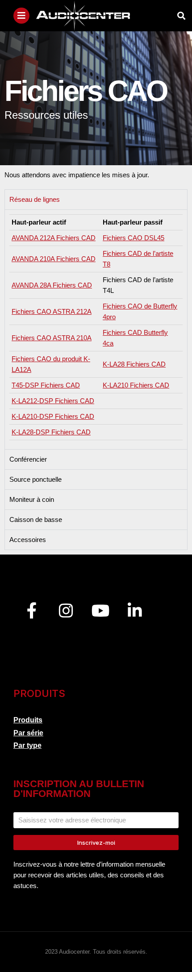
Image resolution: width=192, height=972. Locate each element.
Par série (28, 733)
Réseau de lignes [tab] (34, 199)
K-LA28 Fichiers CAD (134, 364)
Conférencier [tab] (28, 459)
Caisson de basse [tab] (35, 519)
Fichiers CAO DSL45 (133, 238)
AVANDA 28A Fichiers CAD (52, 285)
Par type (27, 745)
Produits (27, 720)
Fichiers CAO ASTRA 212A (52, 311)
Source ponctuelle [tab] (35, 479)
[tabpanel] (96, 329)
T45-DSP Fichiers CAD (46, 385)
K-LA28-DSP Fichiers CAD (51, 432)
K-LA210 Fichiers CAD (136, 385)
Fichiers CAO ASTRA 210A (52, 338)
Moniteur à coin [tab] (31, 499)
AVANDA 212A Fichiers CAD (54, 238)
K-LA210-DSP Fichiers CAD (53, 416)
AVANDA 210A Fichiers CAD (54, 259)
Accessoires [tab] (27, 539)
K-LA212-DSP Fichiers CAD (53, 401)
